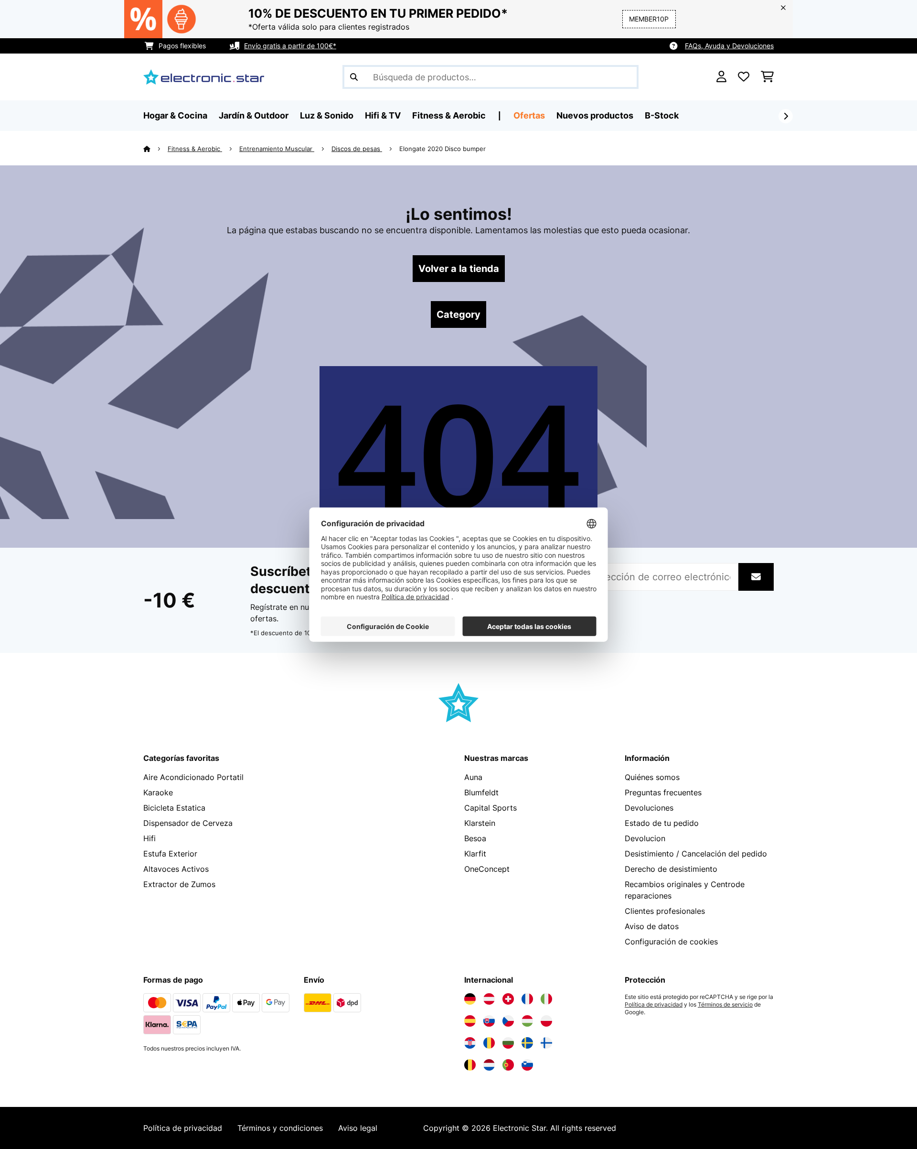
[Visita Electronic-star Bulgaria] (508, 1043)
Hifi (149, 838)
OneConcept (487, 869)
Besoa (475, 838)
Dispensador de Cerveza (188, 823)
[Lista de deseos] (743, 77)
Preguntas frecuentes (663, 792)
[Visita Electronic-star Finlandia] (546, 1043)
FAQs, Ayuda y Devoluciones (729, 46)
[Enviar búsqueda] (354, 77)
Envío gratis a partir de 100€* (290, 46)
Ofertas (529, 115)
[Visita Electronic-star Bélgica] (470, 1065)
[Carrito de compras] (767, 77)
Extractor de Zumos (179, 884)
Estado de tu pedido (662, 823)
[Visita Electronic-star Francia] (527, 999)
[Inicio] (155, 148)
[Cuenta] (721, 77)
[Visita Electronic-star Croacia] (470, 1043)
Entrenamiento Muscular (276, 148)
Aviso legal (357, 1128)
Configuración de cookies (671, 941)
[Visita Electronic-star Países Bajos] (489, 1065)
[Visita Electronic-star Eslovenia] (527, 1065)
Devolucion (645, 838)
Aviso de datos (652, 926)
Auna (473, 777)
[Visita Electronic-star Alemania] (470, 999)
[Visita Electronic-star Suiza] (508, 999)
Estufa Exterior (170, 853)
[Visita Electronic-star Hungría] (527, 1021)
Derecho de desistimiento (671, 869)
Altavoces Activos (176, 869)
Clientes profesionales (665, 911)
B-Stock (662, 115)
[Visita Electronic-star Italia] (546, 999)
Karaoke (158, 792)
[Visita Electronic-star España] (470, 1021)
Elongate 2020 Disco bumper (442, 148)
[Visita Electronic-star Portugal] (508, 1065)
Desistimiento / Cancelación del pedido (696, 853)
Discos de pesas (356, 148)
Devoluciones (649, 808)
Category (458, 314)
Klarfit (475, 853)
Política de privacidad (653, 1004)
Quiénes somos (652, 777)
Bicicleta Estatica (174, 808)
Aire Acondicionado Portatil (193, 777)
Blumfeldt (481, 792)
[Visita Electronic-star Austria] (489, 999)
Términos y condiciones (280, 1128)
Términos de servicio (725, 1004)
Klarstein (479, 823)
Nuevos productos (594, 115)
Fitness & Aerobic (195, 148)
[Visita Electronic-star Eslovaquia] (489, 1021)
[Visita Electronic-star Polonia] (546, 1021)
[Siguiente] (785, 116)
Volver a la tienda (458, 268)
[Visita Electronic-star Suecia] (527, 1043)
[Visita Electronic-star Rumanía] (489, 1043)
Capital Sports (490, 808)
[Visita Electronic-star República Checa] (508, 1021)
